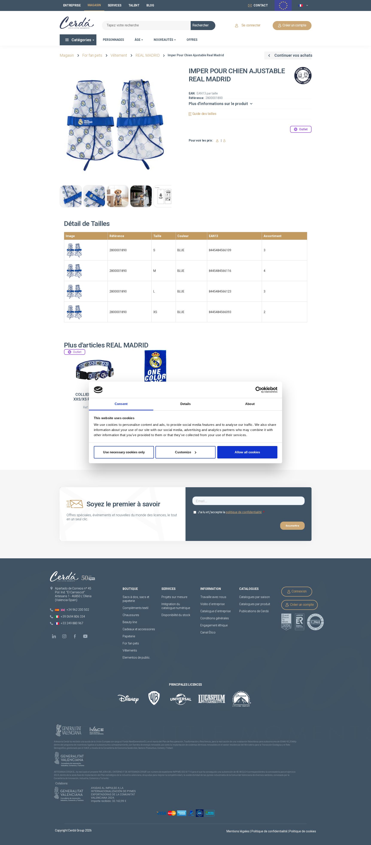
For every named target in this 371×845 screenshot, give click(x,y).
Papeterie (129, 636)
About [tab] (250, 404)
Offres (192, 39)
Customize (183, 452)
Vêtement (119, 55)
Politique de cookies (302, 831)
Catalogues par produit (254, 604)
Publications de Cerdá (254, 611)
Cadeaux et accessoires (139, 629)
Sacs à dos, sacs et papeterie (136, 599)
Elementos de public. (136, 657)
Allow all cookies (247, 452)
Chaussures (131, 615)
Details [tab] (185, 404)
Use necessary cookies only (124, 452)
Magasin (67, 55)
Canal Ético (208, 632)
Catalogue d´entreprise (215, 611)
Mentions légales (238, 831)
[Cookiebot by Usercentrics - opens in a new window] (258, 390)
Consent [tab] (121, 404)
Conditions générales (214, 618)
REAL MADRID (147, 55)
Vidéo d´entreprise (212, 604)
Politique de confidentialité (269, 831)
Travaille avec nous (213, 597)
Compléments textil (135, 608)
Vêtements (130, 650)
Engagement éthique (214, 625)
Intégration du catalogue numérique (175, 606)
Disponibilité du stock (175, 615)
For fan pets (92, 55)
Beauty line (130, 622)
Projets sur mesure (174, 597)
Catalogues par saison (254, 597)
